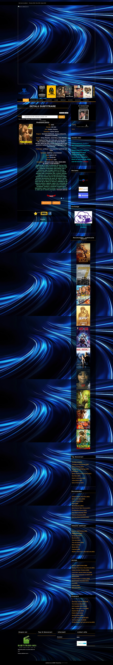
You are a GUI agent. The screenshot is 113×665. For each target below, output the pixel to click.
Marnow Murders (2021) (77, 505)
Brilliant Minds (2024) (77, 533)
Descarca (46, 203)
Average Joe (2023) (76, 535)
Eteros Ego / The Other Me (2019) (80, 601)
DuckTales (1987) (76, 475)
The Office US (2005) (77, 462)
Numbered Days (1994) (77, 615)
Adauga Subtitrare (36, 100)
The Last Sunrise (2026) (78, 542)
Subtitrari (74, 124)
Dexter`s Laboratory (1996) (78, 478)
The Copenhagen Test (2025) (79, 619)
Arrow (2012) (75, 471)
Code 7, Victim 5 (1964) (77, 501)
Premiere (49, 100)
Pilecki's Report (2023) (77, 613)
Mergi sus (42, 219)
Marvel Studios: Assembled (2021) (80, 580)
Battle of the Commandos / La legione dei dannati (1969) (82, 575)
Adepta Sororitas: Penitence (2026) (80, 570)
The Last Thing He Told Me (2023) (80, 617)
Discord (78, 100)
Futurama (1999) (76, 549)
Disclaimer (59, 637)
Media (73, 129)
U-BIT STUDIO (64, 662)
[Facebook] (64, 197)
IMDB (78, 637)
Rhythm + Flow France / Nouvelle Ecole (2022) (83, 551)
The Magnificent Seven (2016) (79, 510)
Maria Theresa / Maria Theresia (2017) (81, 508)
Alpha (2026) (75, 503)
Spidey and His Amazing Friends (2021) (81, 473)
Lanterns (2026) (76, 585)
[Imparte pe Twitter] (61, 197)
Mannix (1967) (75, 547)
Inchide (66, 112)
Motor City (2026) (76, 544)
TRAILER (56, 203)
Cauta (61, 117)
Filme (56, 100)
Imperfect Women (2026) (78, 610)
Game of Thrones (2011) (78, 466)
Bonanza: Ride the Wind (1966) (33, 119)
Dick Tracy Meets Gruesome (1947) (80, 517)
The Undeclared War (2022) (78, 604)
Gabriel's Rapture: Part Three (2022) (81, 496)
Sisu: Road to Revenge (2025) (79, 512)
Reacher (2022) (75, 538)
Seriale (63, 100)
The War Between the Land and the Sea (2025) (83, 622)
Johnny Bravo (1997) (77, 480)
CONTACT (86, 100)
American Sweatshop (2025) (79, 514)
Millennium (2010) (76, 587)
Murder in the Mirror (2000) (78, 499)
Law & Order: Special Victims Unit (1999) (82, 572)
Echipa (70, 100)
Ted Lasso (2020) (76, 540)
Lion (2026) (74, 583)
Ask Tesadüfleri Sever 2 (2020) (79, 606)
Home (26, 100)
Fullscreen (62, 112)
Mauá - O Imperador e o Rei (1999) (80, 608)
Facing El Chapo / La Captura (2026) (81, 578)
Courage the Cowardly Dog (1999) (80, 464)
